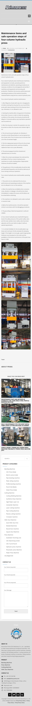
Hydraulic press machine (13, 547)
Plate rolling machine (12, 481)
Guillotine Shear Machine (13, 499)
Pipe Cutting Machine (12, 511)
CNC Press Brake (11, 472)
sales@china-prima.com (13, 678)
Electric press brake (12, 475)
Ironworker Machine (12, 505)
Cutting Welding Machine (13, 496)
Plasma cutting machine (13, 514)
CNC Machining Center (13, 541)
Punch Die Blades (11, 487)
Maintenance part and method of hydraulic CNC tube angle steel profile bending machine (15, 400)
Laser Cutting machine (13, 508)
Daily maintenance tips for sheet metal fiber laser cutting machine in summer (15, 424)
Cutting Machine (9, 493)
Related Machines (11, 526)
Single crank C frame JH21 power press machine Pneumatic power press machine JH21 (15, 449)
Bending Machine (9, 469)
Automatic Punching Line (13, 538)
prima (4, 48)
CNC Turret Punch (11, 544)
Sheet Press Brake (11, 490)
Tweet (3, 359)
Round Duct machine (12, 529)
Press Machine (8, 535)
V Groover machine (12, 517)
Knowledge (11, 50)
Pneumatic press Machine (14, 550)
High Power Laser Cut (12, 502)
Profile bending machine (13, 484)
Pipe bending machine (13, 478)
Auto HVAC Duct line (12, 523)
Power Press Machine (12, 553)
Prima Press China (20, 700)
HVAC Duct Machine (10, 520)
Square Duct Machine (12, 532)
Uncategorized (8, 556)
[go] (27, 459)
